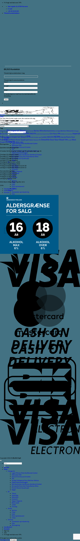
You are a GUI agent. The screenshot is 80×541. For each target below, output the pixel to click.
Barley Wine (39, 130)
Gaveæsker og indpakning (20, 192)
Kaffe (32, 137)
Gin (51, 134)
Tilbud (14, 493)
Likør (13, 184)
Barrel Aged (56, 131)
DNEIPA (32, 133)
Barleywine (48, 131)
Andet (10, 508)
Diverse (10, 519)
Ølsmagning (16, 525)
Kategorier (11, 471)
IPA (13, 149)
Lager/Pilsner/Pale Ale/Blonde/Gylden (25, 143)
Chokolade (10, 133)
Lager (39, 137)
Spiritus (14, 181)
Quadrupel (25, 140)
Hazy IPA (56, 134)
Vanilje (69, 140)
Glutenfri (15, 169)
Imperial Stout (18, 136)
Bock (73, 131)
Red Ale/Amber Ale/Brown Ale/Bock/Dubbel (27, 155)
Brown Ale (4, 134)
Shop (5, 469)
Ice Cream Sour (68, 133)
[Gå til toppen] (1, 460)
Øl (8, 491)
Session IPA (37, 140)
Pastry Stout (5, 140)
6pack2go (15, 495)
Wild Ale (11, 142)
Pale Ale (63, 137)
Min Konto (7, 190)
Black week (15, 503)
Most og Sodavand (18, 186)
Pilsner (13, 140)
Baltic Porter (29, 131)
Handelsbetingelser (10, 189)
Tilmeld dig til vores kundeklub (14, 80)
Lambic (44, 137)
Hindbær (63, 133)
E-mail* (6, 86)
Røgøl (14, 490)
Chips (14, 518)
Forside (2, 115)
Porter (18, 140)
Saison (31, 140)
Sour (57, 139)
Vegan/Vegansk (17, 171)
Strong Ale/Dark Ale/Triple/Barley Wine (25, 156)
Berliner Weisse (66, 131)
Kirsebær (36, 137)
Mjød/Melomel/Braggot (20, 153)
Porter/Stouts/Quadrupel (20, 158)
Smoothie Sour (47, 139)
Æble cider (20, 142)
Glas (13, 194)
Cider (15, 134)
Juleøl (14, 505)
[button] (11, 13)
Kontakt (6, 192)
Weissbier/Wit (17, 145)
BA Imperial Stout (16, 130)
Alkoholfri (3, 131)
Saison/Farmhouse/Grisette (21, 147)
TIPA (66, 140)
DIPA (26, 133)
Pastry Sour (70, 137)
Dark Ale (20, 134)
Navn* (6, 82)
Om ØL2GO (8, 527)
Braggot (77, 131)
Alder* (6, 90)
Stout (61, 139)
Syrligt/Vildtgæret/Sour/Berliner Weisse (25, 480)
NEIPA (57, 136)
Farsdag (14, 506)
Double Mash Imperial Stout (42, 133)
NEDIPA (50, 137)
